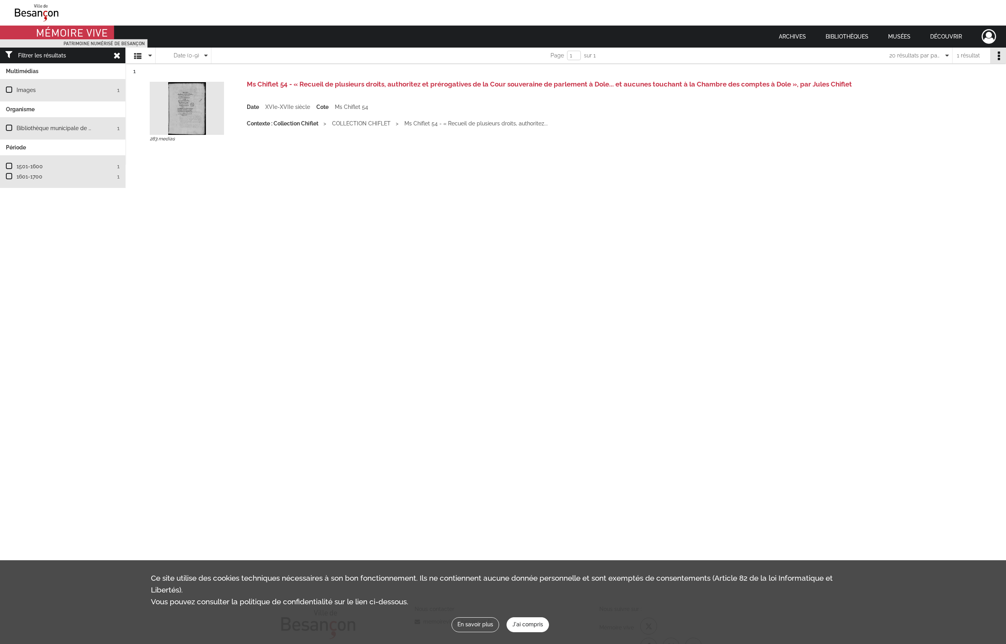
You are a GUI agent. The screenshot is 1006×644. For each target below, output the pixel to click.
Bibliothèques (847, 36)
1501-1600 (30, 166)
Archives (792, 36)
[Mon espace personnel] (989, 37)
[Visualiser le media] (187, 108)
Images (26, 90)
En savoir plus (475, 624)
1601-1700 (29, 176)
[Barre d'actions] (998, 55)
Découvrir (946, 36)
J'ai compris (527, 624)
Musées (899, 36)
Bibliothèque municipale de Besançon (65, 128)
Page (557, 55)
